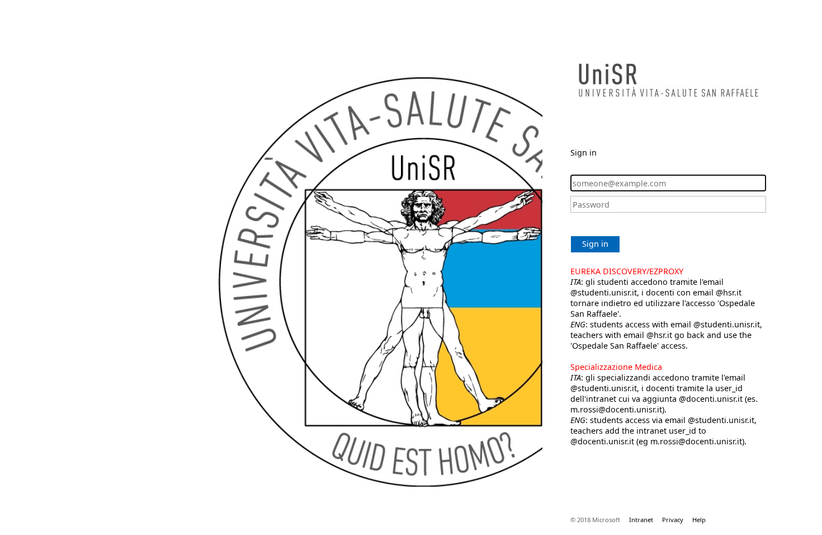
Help (699, 519)
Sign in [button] (595, 243)
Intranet (641, 519)
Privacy (672, 519)
